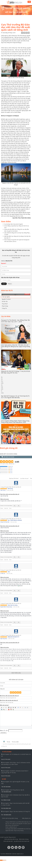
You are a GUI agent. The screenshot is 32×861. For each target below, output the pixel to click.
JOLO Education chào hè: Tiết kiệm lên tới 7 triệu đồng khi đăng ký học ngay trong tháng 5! (15, 346)
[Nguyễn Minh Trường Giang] (16, 599)
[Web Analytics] (3, 860)
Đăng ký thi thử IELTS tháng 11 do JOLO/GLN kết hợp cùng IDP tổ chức (15, 372)
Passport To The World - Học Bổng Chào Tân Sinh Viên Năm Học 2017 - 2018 (15, 321)
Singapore (23, 121)
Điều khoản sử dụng (23, 839)
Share (10, 508)
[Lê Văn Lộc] (16, 566)
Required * (3, 263)
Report (1, 508)
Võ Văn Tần (5, 301)
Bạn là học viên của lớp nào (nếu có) (9, 700)
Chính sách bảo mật (8, 841)
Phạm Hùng (5, 306)
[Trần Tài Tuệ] (16, 483)
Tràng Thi (4, 308)
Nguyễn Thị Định (6, 299)
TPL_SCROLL (16, 857)
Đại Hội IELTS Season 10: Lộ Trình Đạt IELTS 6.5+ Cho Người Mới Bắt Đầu (15, 396)
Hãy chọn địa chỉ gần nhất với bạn (10, 277)
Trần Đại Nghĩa (6, 297)
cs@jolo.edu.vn (20, 853)
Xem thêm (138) (16, 673)
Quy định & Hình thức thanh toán (21, 841)
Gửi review (3, 732)
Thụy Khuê (4, 303)
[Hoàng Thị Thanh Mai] (16, 515)
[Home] (4, 742)
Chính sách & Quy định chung (10, 818)
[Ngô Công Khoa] (16, 631)
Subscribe (6, 508)
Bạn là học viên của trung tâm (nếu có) (9, 494)
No (18, 505)
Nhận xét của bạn (4, 499)
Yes (14, 505)
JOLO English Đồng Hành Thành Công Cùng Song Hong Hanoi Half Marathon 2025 (15, 421)
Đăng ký (27, 293)
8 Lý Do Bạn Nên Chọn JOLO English (13, 224)
